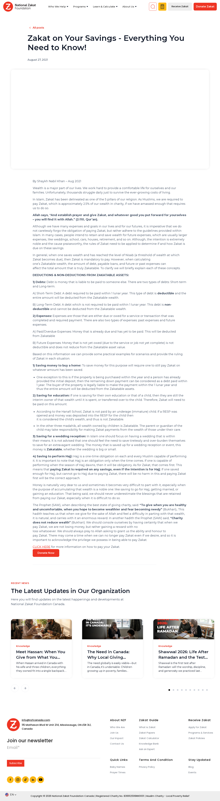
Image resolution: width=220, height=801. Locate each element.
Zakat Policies (196, 738)
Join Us (114, 732)
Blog (191, 767)
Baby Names (117, 767)
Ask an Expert (147, 749)
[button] (58, 6)
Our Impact (117, 738)
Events (192, 772)
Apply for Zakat (197, 727)
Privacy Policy (147, 767)
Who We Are (117, 727)
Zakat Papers (147, 732)
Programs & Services (200, 732)
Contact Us (117, 743)
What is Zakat (147, 727)
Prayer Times (117, 772)
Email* (13, 747)
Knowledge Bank (149, 743)
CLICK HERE (41, 547)
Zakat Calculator (149, 738)
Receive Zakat (180, 6)
